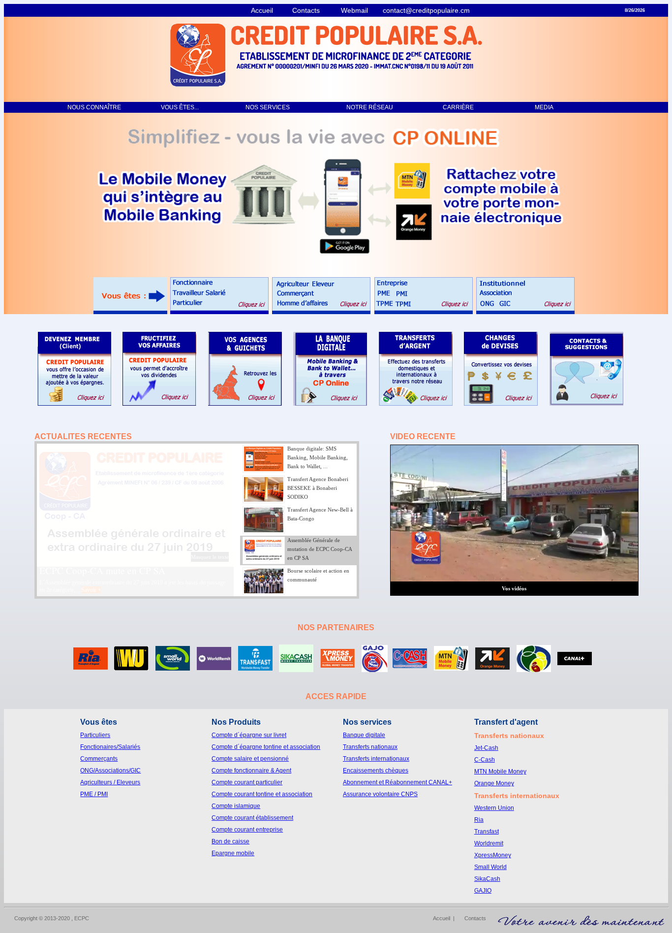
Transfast (486, 831)
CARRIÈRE (452, 107)
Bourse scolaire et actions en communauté (120, 574)
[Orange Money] (492, 667)
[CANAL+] (574, 662)
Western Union (494, 807)
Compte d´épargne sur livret (249, 735)
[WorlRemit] (214, 667)
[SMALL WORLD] (172, 668)
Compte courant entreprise (247, 829)
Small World (490, 867)
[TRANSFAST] (255, 668)
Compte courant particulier (247, 782)
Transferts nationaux (370, 746)
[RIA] (90, 667)
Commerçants (99, 758)
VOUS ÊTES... (174, 107)
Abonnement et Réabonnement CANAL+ (397, 782)
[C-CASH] (410, 665)
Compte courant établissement (252, 817)
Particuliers (95, 735)
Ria (479, 819)
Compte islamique (236, 806)
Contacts (313, 10)
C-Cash (484, 759)
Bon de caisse (230, 841)
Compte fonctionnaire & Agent (251, 770)
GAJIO (482, 890)
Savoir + (96, 593)
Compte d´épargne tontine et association (266, 746)
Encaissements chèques (375, 770)
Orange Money (494, 783)
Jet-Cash (486, 747)
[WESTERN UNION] (131, 668)
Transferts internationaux (376, 758)
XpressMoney (492, 855)
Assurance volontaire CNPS (380, 794)
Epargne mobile (233, 853)
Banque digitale (364, 735)
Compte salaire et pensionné (250, 758)
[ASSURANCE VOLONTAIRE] (534, 669)
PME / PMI (94, 794)
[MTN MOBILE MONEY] (451, 668)
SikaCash (487, 878)
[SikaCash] (296, 669)
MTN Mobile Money (500, 771)
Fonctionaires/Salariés (110, 746)
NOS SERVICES (269, 107)
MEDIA (539, 107)
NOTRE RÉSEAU (364, 107)
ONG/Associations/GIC (110, 770)
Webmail (359, 10)
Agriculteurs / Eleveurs (110, 782)
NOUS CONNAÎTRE (88, 107)
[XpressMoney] (337, 665)
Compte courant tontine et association (262, 794)
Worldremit (488, 843)
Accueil (266, 10)
